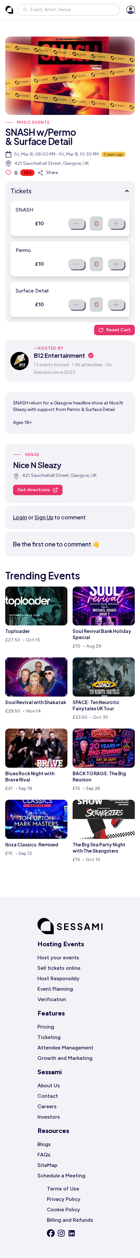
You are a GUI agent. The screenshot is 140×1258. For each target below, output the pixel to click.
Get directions (33, 490)
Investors (48, 1117)
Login (20, 517)
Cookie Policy (63, 1209)
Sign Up (44, 517)
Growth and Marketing (64, 1058)
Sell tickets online (58, 968)
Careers (47, 1106)
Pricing (45, 1027)
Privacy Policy (63, 1199)
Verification (51, 999)
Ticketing (49, 1037)
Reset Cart (118, 330)
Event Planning (55, 989)
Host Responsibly (58, 978)
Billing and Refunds (70, 1220)
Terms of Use (63, 1189)
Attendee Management (65, 1048)
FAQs (43, 1155)
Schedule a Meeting (61, 1175)
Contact (47, 1096)
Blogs (44, 1144)
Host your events (58, 957)
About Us (48, 1085)
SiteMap (47, 1165)
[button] (68, 10)
